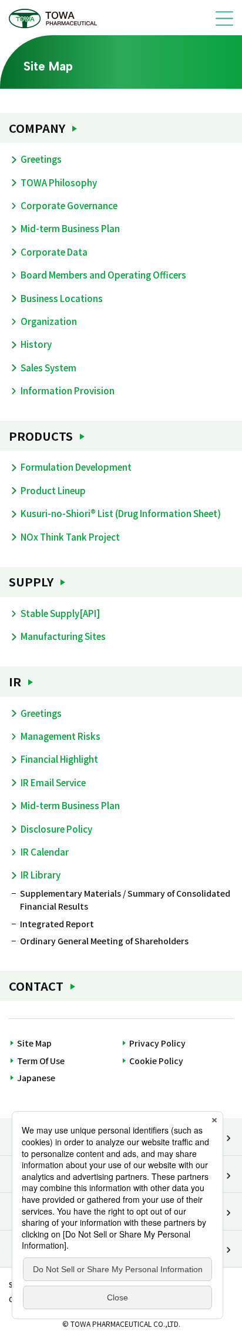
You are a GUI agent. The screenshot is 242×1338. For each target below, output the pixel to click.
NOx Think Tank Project (70, 536)
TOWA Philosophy (59, 182)
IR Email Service (53, 782)
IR (15, 681)
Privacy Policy (157, 1043)
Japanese (36, 1078)
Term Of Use (41, 1061)
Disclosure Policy (56, 828)
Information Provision (68, 390)
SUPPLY (31, 581)
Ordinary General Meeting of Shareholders (104, 941)
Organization (49, 320)
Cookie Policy (156, 1061)
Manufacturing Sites (63, 635)
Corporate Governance (69, 205)
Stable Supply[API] (60, 612)
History (36, 343)
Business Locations (62, 297)
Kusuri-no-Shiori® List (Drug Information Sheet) (121, 513)
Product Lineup (53, 490)
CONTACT (36, 985)
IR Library (40, 874)
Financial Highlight (59, 758)
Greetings (41, 158)
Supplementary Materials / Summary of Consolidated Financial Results (125, 899)
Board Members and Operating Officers (103, 274)
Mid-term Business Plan (70, 228)
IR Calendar (45, 851)
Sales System (48, 367)
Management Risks (60, 735)
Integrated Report (57, 924)
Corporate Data (54, 251)
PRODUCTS (41, 435)
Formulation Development (76, 466)
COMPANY (37, 127)
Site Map (34, 1043)
